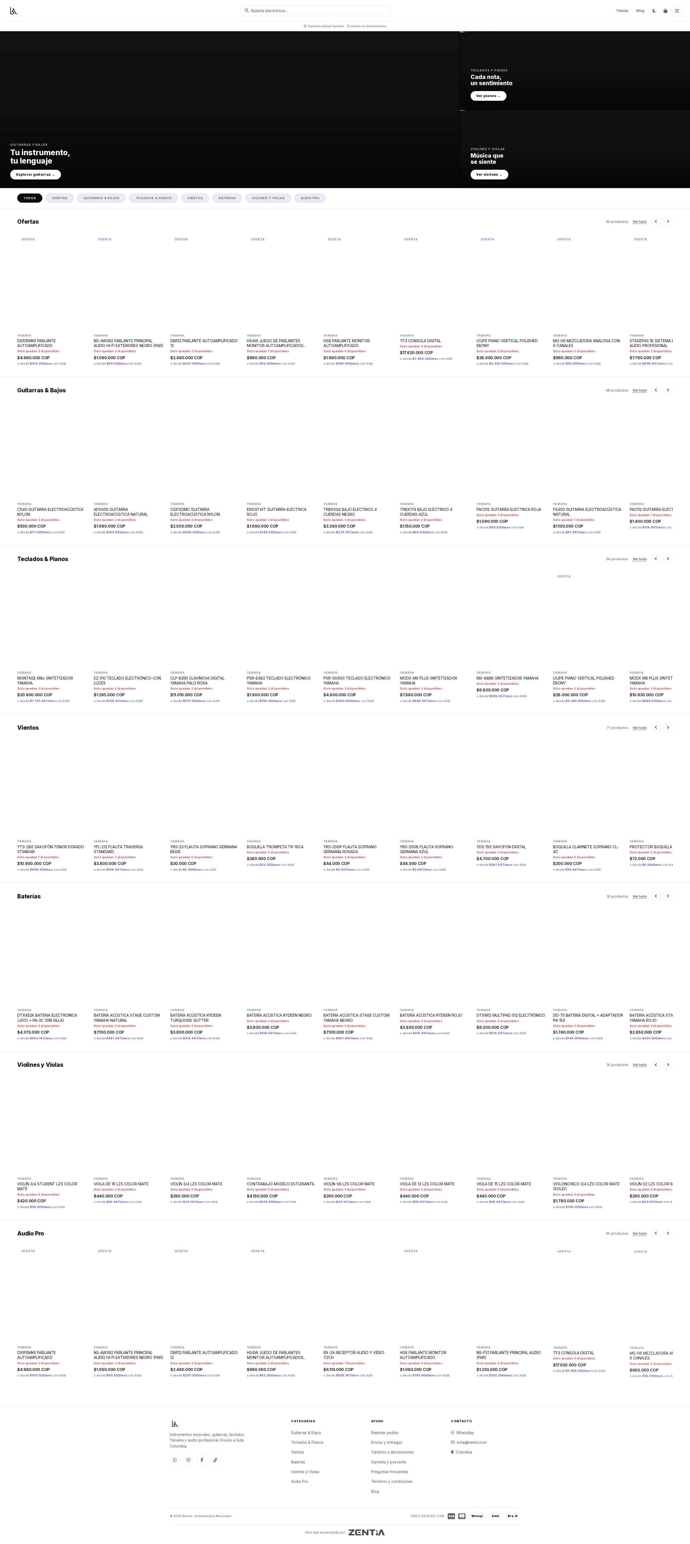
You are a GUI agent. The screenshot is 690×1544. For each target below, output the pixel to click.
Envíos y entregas (386, 1442)
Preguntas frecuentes (389, 1472)
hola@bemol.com (472, 1442)
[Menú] (677, 11)
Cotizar (454, 324)
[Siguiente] (668, 222)
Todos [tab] (29, 198)
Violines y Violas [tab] (268, 198)
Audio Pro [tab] (310, 198)
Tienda (622, 11)
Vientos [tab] (195, 198)
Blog (640, 11)
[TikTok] (215, 1460)
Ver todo (640, 222)
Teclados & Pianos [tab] (154, 198)
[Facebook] (202, 1460)
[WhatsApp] (175, 1460)
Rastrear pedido (385, 1433)
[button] (230, 109)
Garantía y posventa (388, 1462)
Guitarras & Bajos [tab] (102, 198)
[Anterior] (656, 222)
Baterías (298, 1462)
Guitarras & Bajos (306, 1433)
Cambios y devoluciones (392, 1452)
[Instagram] (188, 1460)
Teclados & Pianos (307, 1442)
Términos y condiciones (392, 1481)
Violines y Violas (305, 1472)
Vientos (297, 1452)
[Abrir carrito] (665, 11)
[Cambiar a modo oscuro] (654, 11)
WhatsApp (465, 1433)
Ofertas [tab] (60, 198)
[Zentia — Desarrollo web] (367, 1532)
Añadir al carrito (62, 324)
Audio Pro (299, 1481)
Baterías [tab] (227, 198)
